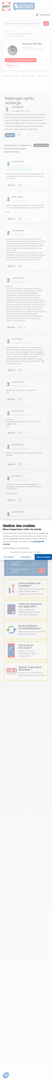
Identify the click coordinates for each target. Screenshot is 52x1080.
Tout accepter (43, 557)
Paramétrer (26, 557)
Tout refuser (8, 557)
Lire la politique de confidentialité (16, 548)
